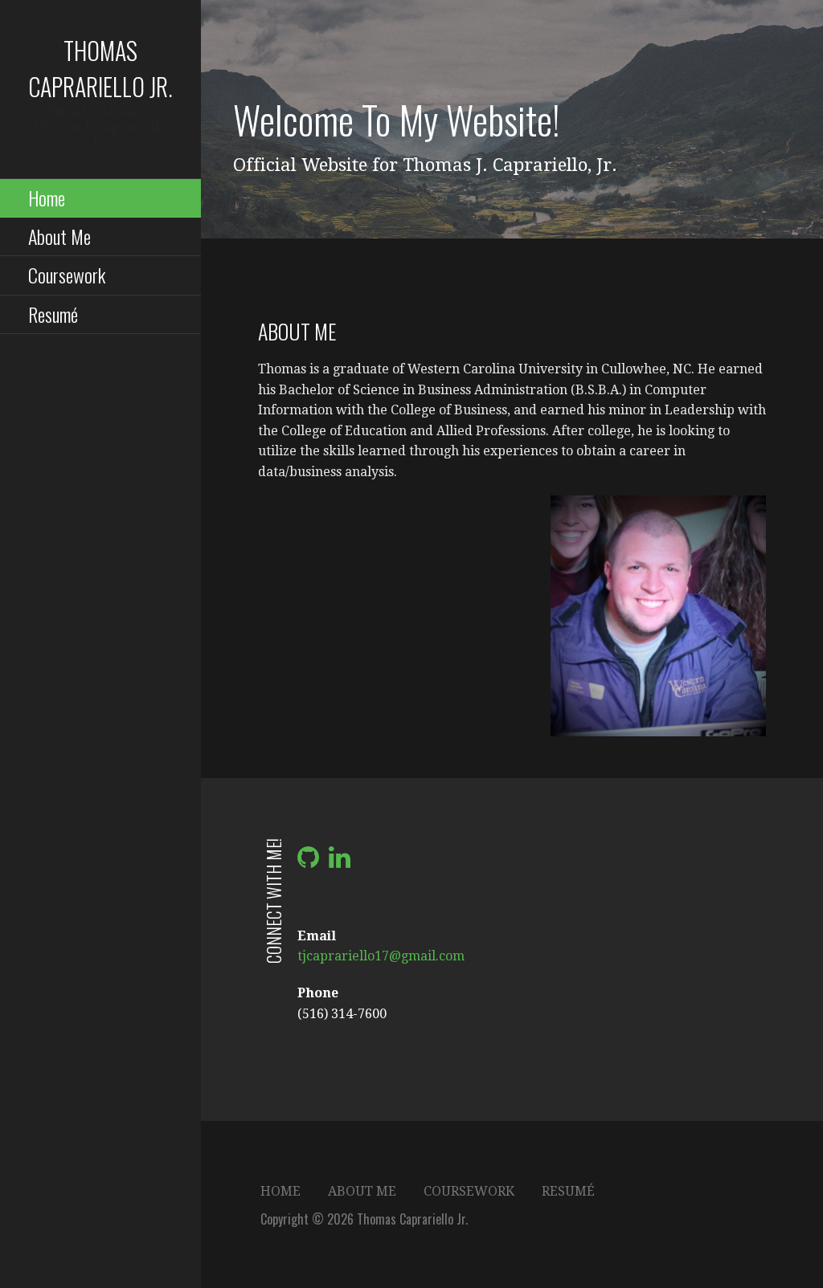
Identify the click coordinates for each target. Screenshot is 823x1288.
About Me (59, 236)
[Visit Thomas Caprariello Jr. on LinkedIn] (339, 862)
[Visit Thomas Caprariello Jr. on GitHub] (308, 862)
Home (46, 197)
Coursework (66, 274)
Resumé (53, 314)
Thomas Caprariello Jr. (100, 68)
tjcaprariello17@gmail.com (381, 956)
